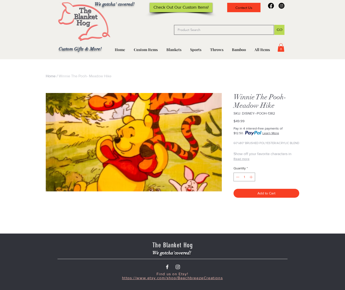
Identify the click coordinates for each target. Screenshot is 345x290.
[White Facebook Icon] (167, 267)
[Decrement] (237, 177)
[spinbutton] (244, 177)
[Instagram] (281, 6)
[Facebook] (271, 6)
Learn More (270, 133)
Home (51, 76)
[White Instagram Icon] (178, 267)
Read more (241, 159)
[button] (196, 47)
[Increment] (251, 177)
